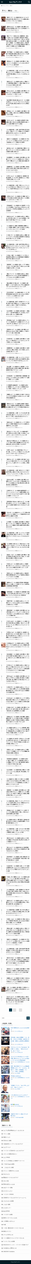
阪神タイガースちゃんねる (10, 1218)
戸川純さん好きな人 (16, 1076)
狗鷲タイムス (6, 1137)
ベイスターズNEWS (8, 1194)
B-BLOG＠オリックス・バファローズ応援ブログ (15, 1244)
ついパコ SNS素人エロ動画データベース (13, 1160)
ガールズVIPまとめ (19, 1031)
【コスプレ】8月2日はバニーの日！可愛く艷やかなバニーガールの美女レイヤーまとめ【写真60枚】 (20, 1058)
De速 (4, 1224)
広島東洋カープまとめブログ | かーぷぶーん (14, 1197)
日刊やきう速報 (7, 1140)
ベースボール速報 (7, 1214)
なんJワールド (7, 1147)
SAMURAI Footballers (9, 1251)
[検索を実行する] (28, 1018)
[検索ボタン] (29, 2)
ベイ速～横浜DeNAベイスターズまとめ (13, 1228)
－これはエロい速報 (8, 1167)
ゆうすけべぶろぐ (7, 1191)
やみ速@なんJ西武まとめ (10, 1248)
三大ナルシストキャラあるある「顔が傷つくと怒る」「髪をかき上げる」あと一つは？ (20, 1049)
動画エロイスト (7, 1231)
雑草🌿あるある (15, 1104)
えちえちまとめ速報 (8, 1201)
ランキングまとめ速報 (9, 1241)
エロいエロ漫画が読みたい (10, 1154)
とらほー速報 (6, 1204)
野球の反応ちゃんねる (9, 1184)
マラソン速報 (6, 1134)
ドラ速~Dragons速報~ (19, 1117)
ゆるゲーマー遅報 (7, 1187)
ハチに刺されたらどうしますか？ (19, 1095)
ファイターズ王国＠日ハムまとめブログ (13, 1150)
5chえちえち (6, 1174)
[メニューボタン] (2, 2)
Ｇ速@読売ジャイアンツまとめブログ (13, 1144)
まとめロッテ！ (7, 1207)
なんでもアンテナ (15, 2)
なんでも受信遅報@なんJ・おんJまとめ (13, 1130)
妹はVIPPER (6, 1211)
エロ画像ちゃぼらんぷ (9, 1221)
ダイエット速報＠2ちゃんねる (11, 1170)
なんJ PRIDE (17, 1073)
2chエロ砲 (6, 1181)
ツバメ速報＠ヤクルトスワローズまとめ (13, 1238)
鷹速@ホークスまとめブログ (10, 1177)
